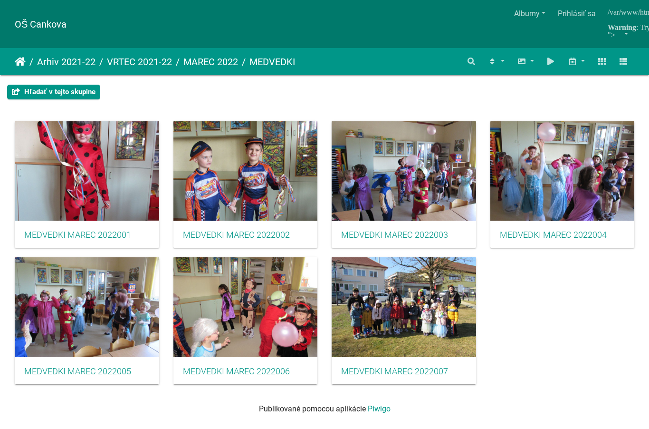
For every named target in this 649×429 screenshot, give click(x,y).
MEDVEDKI (272, 62)
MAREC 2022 (210, 62)
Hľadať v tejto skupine (58, 92)
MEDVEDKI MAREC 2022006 (236, 371)
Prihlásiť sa (577, 13)
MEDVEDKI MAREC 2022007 (394, 371)
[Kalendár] (576, 61)
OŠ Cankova (41, 24)
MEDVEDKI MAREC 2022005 (77, 371)
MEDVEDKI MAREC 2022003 (394, 235)
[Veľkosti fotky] (525, 61)
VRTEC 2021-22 (139, 62)
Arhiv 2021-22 (66, 62)
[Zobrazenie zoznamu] (623, 61)
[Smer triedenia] (496, 61)
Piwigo (379, 408)
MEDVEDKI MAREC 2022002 (236, 235)
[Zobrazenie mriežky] (602, 61)
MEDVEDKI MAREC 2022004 (553, 235)
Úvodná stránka (20, 62)
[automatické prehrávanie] (551, 61)
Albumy (527, 13)
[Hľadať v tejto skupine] (472, 61)
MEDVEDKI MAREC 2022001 (77, 235)
